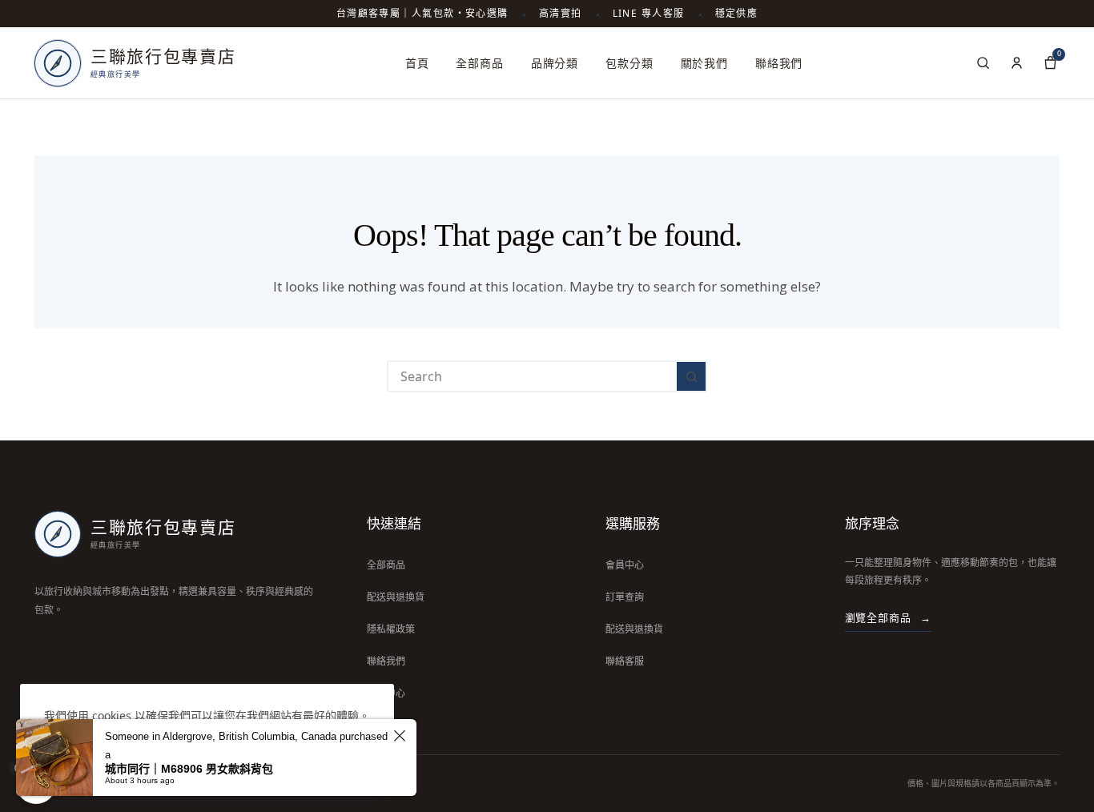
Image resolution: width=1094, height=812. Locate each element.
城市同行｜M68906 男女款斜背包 (189, 768)
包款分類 (629, 62)
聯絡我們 (778, 62)
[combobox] (532, 376)
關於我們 (704, 62)
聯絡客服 (624, 661)
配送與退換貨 (395, 597)
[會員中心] (1016, 63)
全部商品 (479, 62)
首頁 (417, 62)
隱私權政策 (391, 629)
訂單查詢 (624, 597)
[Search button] (691, 376)
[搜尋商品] (982, 63)
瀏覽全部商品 (888, 617)
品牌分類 (554, 62)
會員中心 (624, 565)
